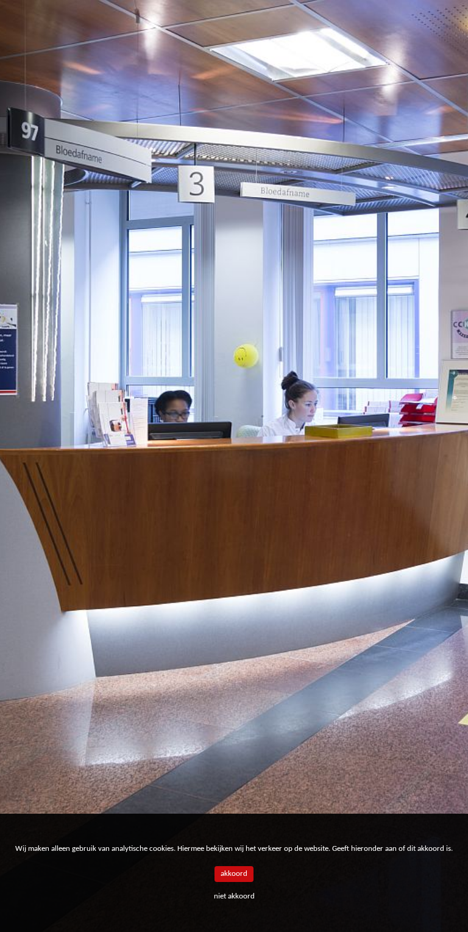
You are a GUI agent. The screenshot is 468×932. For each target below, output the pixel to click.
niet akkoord (234, 896)
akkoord (234, 874)
